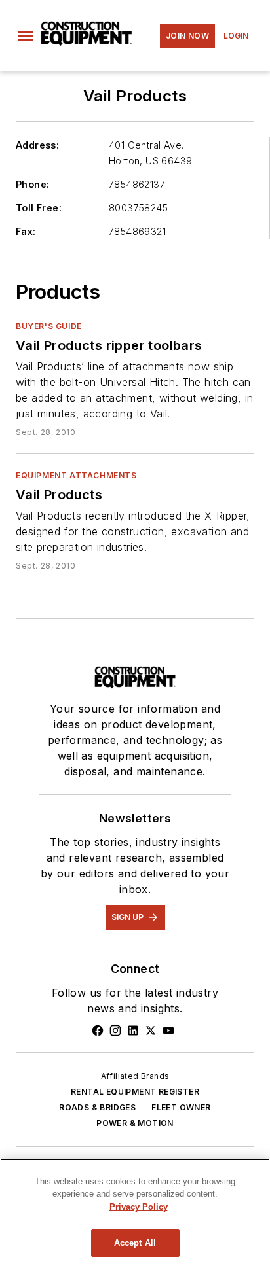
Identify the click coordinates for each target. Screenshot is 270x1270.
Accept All (135, 1243)
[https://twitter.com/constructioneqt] (150, 1030)
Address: (37, 144)
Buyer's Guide (49, 326)
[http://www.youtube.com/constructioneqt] (168, 1030)
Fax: (26, 231)
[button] (25, 36)
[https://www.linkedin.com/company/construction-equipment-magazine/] (133, 1030)
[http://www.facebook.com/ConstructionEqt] (97, 1030)
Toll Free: (39, 207)
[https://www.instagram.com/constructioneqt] (115, 1030)
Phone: (32, 184)
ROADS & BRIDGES (97, 1107)
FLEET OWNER (180, 1107)
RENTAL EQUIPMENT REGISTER (135, 1092)
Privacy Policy (138, 1207)
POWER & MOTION (135, 1123)
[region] (135, 1214)
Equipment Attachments (76, 475)
